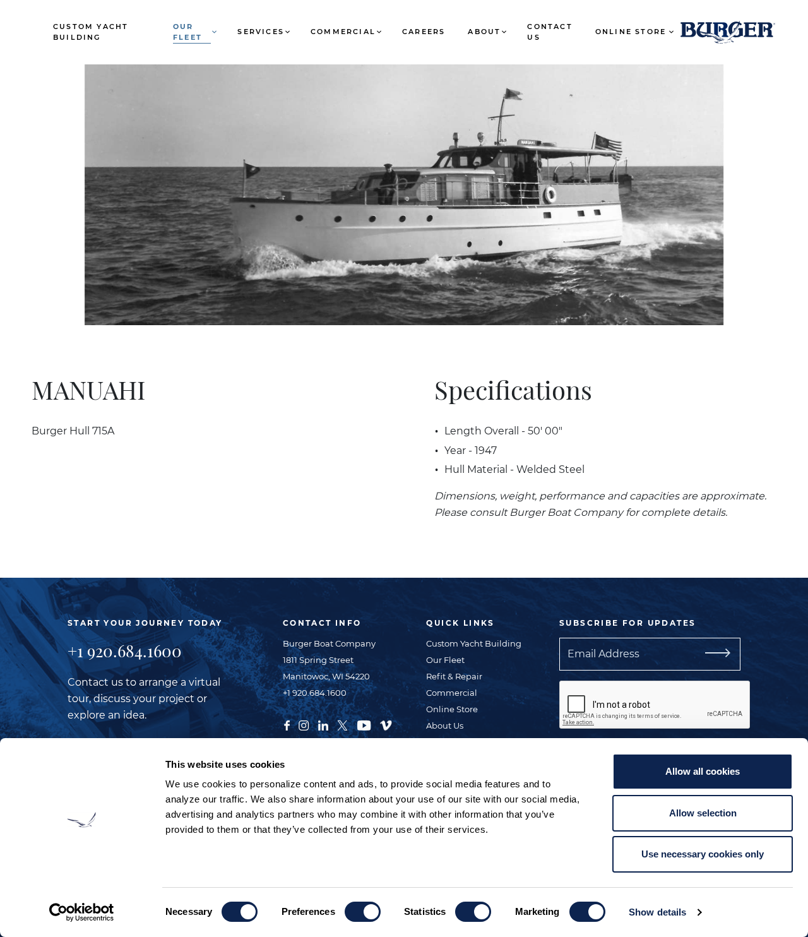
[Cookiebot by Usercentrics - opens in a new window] (82, 912)
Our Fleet (187, 32)
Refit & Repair (454, 676)
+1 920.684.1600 (125, 651)
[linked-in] (323, 724)
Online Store (630, 31)
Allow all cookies (702, 771)
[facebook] (287, 724)
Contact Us (549, 32)
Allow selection (703, 813)
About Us (444, 725)
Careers (423, 31)
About (484, 31)
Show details (657, 912)
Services (260, 31)
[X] (342, 724)
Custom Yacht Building (90, 32)
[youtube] (364, 724)
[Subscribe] (732, 654)
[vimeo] (385, 724)
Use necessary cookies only (702, 854)
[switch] (363, 912)
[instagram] (303, 724)
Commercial (343, 31)
